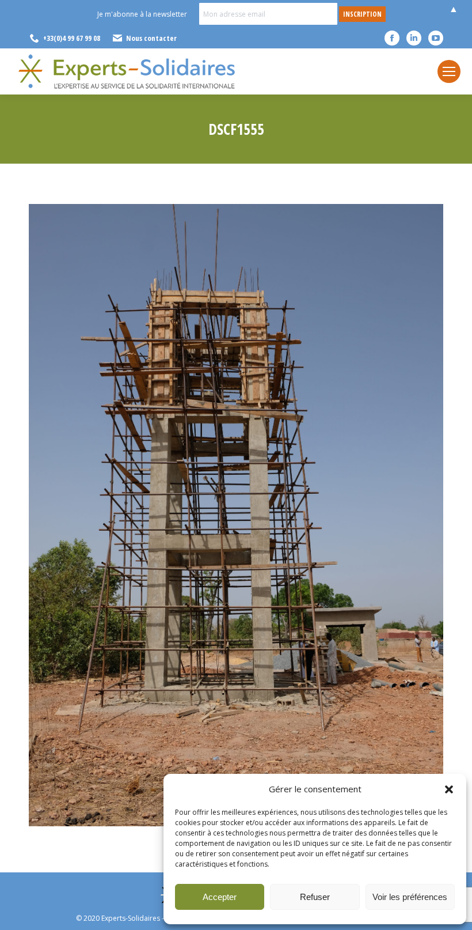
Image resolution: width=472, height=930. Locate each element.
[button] (449, 789)
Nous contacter (151, 38)
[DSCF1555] (236, 515)
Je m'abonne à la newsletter (142, 14)
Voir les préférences (409, 897)
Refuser (315, 897)
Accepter (220, 897)
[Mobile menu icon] (448, 71)
